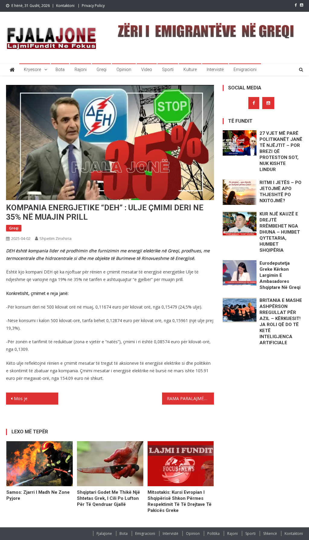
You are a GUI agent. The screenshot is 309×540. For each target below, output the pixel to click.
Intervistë (215, 69)
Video (146, 69)
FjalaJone (104, 533)
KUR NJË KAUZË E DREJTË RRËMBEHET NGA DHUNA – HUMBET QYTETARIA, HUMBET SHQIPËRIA (280, 232)
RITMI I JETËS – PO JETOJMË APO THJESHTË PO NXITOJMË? (280, 191)
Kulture (190, 69)
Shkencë (270, 533)
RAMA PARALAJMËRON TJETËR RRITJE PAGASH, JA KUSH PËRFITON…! (190, 398)
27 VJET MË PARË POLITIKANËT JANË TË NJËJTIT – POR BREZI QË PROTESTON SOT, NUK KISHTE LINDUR (281, 151)
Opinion (123, 69)
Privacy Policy (93, 5)
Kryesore (32, 69)
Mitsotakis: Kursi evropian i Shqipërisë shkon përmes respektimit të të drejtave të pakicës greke (180, 501)
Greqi (102, 69)
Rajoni (81, 69)
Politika (213, 533)
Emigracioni (245, 69)
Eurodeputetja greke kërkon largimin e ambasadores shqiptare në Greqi (280, 275)
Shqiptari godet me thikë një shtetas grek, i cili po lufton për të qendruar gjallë (108, 498)
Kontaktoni (65, 5)
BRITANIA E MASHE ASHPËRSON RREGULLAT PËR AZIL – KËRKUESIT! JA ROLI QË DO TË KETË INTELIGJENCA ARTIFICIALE (281, 321)
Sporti (168, 69)
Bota (60, 69)
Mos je (20, 398)
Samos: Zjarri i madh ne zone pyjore (38, 495)
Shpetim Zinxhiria (56, 238)
